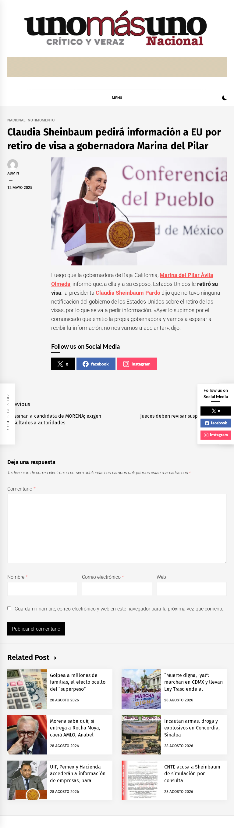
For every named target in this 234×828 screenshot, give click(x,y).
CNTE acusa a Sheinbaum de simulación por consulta (192, 773)
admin (13, 173)
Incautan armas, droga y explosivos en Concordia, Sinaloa (192, 728)
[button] (224, 99)
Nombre (17, 577)
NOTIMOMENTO (41, 120)
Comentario (21, 489)
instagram (141, 363)
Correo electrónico (103, 577)
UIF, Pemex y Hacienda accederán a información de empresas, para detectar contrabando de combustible (78, 780)
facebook (100, 363)
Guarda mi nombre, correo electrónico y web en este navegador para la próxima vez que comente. (120, 609)
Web (161, 577)
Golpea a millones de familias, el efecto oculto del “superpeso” (77, 682)
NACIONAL (16, 120)
